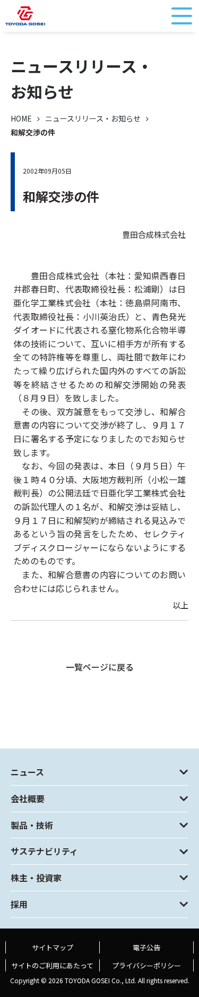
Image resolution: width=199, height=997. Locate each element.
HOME (21, 118)
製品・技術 (32, 825)
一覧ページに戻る (100, 666)
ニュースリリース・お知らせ (93, 118)
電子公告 (146, 947)
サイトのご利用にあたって (52, 965)
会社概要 (28, 798)
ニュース (27, 772)
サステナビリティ (44, 851)
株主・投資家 (36, 877)
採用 (19, 904)
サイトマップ (52, 947)
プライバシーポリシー (146, 965)
